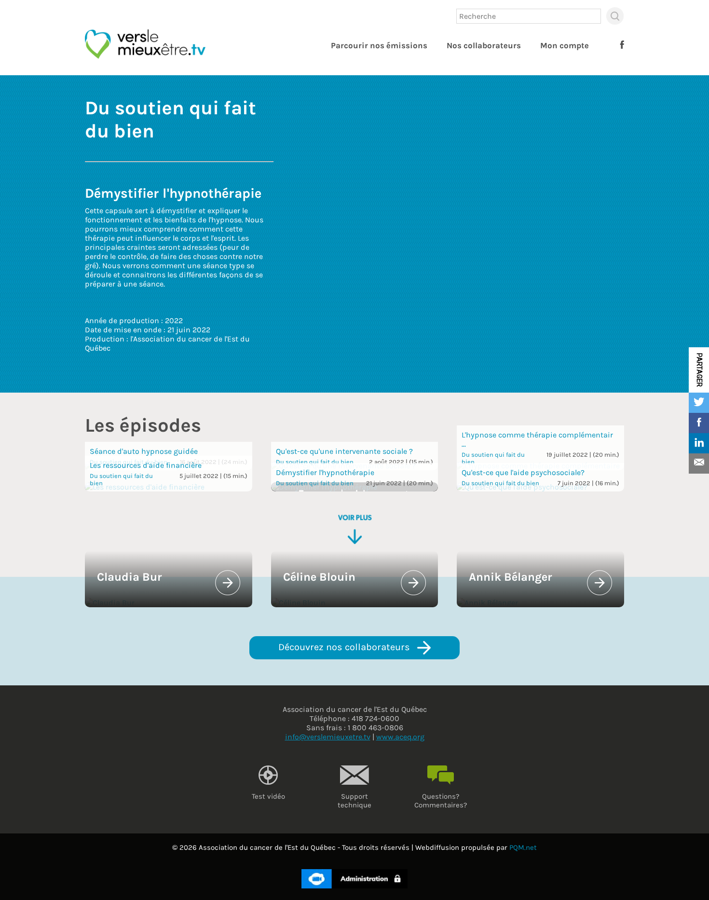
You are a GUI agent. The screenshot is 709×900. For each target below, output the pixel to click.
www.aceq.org (400, 736)
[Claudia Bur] (110, 602)
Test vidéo (268, 796)
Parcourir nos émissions (379, 45)
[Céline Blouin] (298, 602)
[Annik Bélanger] (487, 602)
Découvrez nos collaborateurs (345, 647)
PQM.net (523, 847)
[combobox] (528, 16)
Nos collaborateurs (484, 45)
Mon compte (564, 45)
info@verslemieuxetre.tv (327, 736)
